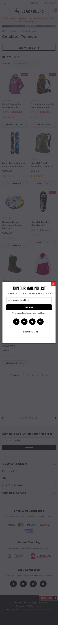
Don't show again (31, 332)
